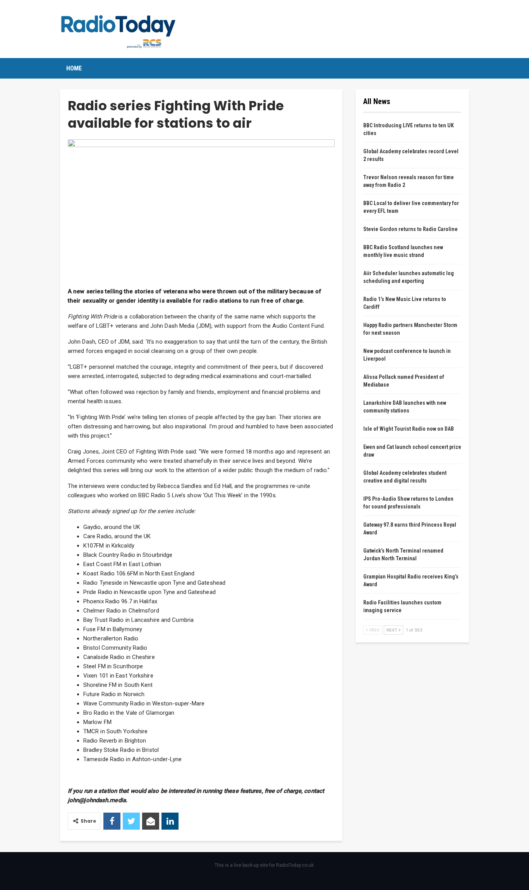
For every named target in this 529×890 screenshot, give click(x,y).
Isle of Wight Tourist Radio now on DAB (408, 429)
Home (74, 68)
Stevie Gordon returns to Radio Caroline (410, 229)
